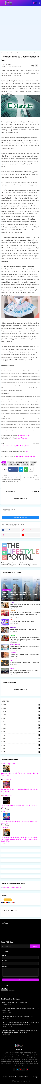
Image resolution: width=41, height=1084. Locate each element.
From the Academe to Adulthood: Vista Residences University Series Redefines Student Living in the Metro (21, 1023)
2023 (21, 715)
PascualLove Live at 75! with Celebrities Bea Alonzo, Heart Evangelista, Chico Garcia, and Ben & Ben (20, 1031)
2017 (21, 735)
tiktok (31, 530)
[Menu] (2, 3)
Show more (35, 491)
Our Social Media (24, 1077)
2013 (21, 749)
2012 (21, 752)
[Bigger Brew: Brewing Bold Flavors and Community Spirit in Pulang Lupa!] (5, 605)
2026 (21, 705)
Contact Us (12, 1077)
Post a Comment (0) (20, 518)
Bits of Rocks (7, 812)
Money (4, 464)
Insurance (11, 462)
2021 (21, 722)
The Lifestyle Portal (9, 764)
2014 (21, 745)
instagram (12, 535)
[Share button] (31, 469)
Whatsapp (26, 469)
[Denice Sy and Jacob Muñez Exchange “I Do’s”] (5, 630)
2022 (21, 718)
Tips (8, 53)
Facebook (14, 469)
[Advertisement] (20, 28)
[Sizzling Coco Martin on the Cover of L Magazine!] (5, 663)
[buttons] (14, 1069)
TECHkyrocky (7, 796)
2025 (21, 708)
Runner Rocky (7, 780)
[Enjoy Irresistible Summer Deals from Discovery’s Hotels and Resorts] (5, 647)
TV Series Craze (8, 828)
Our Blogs (34, 1077)
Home (3, 53)
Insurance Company (22, 462)
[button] (35, 3)
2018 (21, 732)
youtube (32, 535)
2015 (21, 742)
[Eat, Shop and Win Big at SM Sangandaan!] (5, 622)
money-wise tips (14, 464)
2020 (21, 725)
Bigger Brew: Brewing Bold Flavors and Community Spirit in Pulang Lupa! (20, 1009)
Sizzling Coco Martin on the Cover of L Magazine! (17, 1016)
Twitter (21, 469)
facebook (11, 530)
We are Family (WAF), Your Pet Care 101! (14, 1002)
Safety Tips (25, 464)
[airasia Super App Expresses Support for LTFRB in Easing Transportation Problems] (5, 671)
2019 (21, 728)
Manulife (33, 462)
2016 (21, 738)
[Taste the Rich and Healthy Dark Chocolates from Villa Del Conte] (5, 655)
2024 (21, 712)
